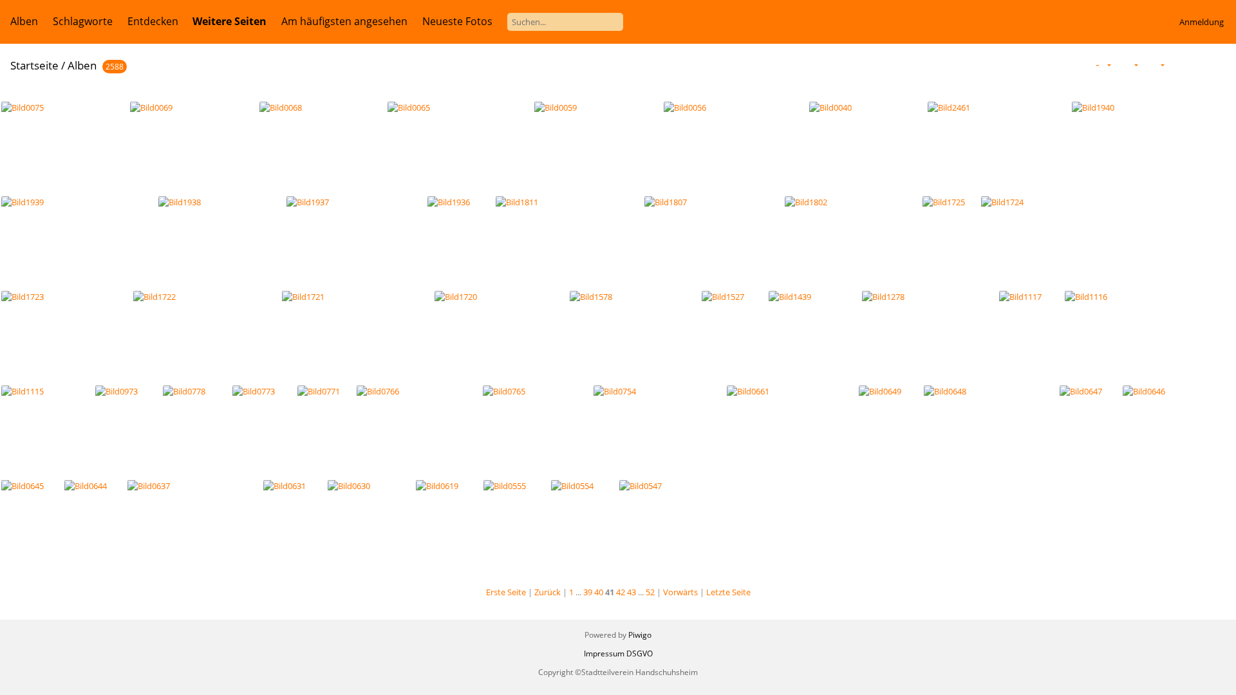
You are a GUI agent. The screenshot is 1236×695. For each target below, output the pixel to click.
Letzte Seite (728, 592)
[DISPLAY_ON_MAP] (1219, 65)
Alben (24, 21)
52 (650, 592)
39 (587, 592)
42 (620, 592)
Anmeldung (1201, 22)
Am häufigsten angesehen (344, 21)
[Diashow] (1177, 65)
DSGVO (639, 653)
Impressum (604, 653)
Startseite (34, 65)
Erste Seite (506, 592)
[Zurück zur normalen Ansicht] (1197, 65)
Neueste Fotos (457, 21)
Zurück (547, 592)
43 (631, 592)
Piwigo (639, 634)
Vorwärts (680, 592)
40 (598, 592)
